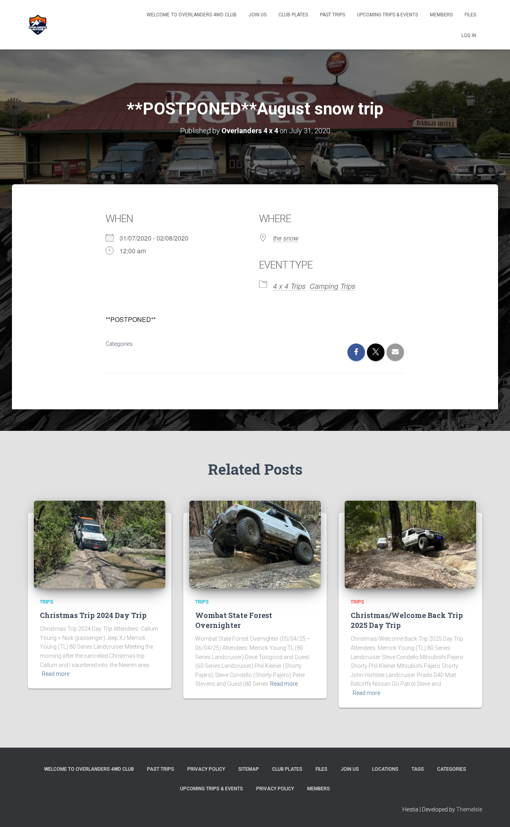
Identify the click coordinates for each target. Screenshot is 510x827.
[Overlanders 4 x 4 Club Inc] (38, 25)
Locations (385, 769)
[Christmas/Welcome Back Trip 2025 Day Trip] (410, 544)
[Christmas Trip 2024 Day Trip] (99, 544)
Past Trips (332, 15)
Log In (468, 35)
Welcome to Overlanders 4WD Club (192, 15)
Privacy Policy (206, 769)
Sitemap (248, 769)
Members (441, 15)
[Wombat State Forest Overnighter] (255, 544)
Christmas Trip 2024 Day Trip (93, 615)
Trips (46, 602)
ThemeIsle (469, 809)
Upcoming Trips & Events (387, 15)
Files (470, 15)
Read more (55, 674)
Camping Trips (332, 286)
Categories (451, 769)
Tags (418, 769)
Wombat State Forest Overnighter (233, 620)
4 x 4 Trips (289, 286)
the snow (285, 238)
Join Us (258, 15)
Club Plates (293, 15)
